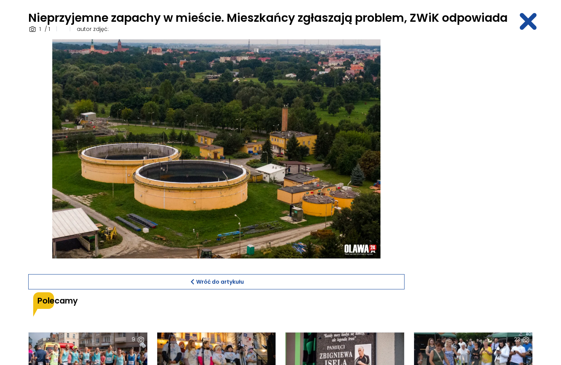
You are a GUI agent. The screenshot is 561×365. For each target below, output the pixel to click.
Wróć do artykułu (220, 282)
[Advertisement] (473, 153)
